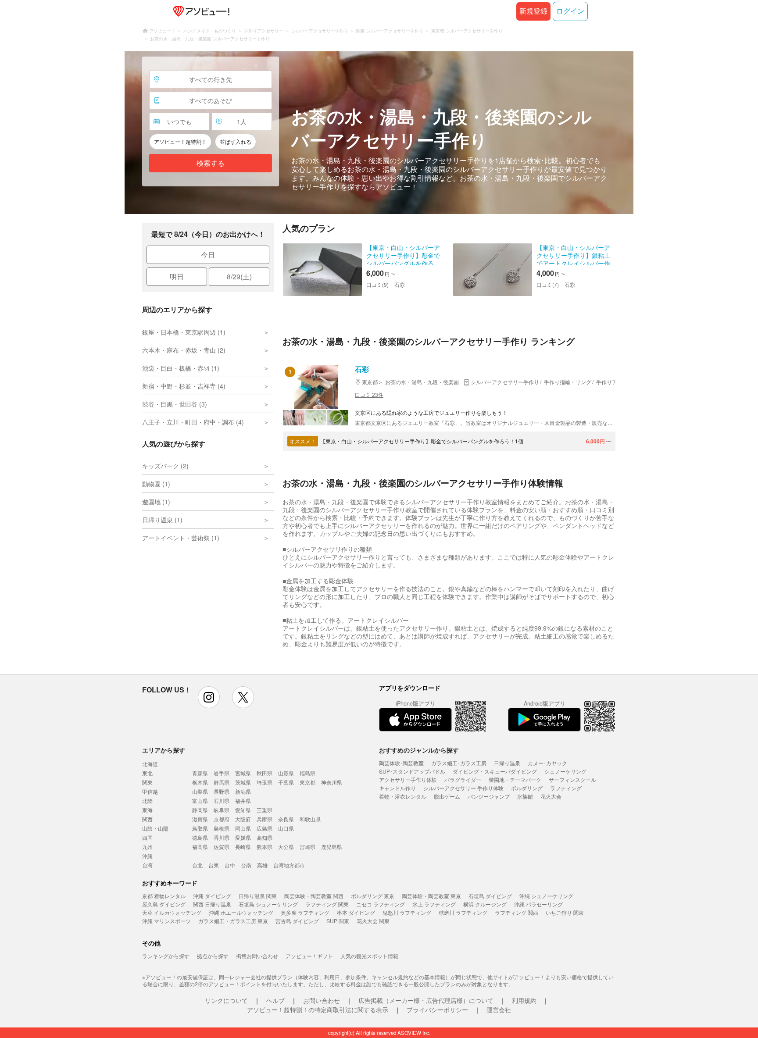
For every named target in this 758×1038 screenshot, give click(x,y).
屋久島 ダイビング (164, 904)
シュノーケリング (565, 771)
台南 (246, 865)
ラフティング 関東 (327, 904)
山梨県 (200, 791)
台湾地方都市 (289, 865)
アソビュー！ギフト (309, 956)
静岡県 (200, 809)
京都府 (221, 819)
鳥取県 (200, 828)
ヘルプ (275, 1000)
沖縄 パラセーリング (538, 904)
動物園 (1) (156, 483)
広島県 (264, 828)
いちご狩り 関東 (565, 912)
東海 (147, 809)
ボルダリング (527, 788)
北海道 (150, 763)
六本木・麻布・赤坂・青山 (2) (183, 350)
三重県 (264, 809)
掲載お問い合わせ (257, 956)
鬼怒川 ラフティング (407, 912)
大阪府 (243, 819)
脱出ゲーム (447, 796)
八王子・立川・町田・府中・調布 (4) (193, 421)
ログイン (570, 11)
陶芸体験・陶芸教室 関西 (313, 895)
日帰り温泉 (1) (162, 519)
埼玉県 (264, 782)
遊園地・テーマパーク (515, 779)
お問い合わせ (321, 1000)
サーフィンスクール (572, 779)
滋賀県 (200, 819)
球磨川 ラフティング (463, 912)
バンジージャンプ (489, 796)
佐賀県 (221, 846)
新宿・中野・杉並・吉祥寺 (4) (183, 386)
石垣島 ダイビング (490, 895)
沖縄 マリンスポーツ (166, 920)
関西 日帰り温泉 (212, 904)
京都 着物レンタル (164, 895)
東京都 (307, 782)
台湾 (147, 865)
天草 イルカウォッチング (171, 912)
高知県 (264, 837)
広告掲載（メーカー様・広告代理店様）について (425, 1000)
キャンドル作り (397, 788)
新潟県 (243, 791)
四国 (147, 837)
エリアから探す (163, 750)
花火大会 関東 (373, 920)
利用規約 (524, 1000)
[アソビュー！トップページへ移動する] (199, 11)
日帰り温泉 (507, 763)
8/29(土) (239, 276)
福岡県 (200, 846)
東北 (147, 773)
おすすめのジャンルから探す (419, 750)
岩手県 (221, 773)
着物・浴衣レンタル (402, 796)
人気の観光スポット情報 (369, 956)
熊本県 (264, 846)
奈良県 (286, 819)
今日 (208, 255)
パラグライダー (462, 779)
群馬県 (221, 782)
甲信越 (150, 791)
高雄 (262, 865)
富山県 (200, 800)
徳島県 (200, 837)
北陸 (147, 800)
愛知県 (243, 809)
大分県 (286, 846)
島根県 (221, 828)
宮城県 (243, 773)
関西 (147, 819)
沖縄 (147, 856)
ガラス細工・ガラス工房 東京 (233, 920)
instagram (209, 697)
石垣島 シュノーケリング (268, 904)
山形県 (286, 773)
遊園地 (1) (156, 501)
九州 (147, 846)
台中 (230, 865)
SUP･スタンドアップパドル (412, 771)
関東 (147, 782)
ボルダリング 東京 (372, 895)
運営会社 (498, 1009)
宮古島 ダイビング (297, 920)
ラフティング (566, 788)
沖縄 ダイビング (212, 895)
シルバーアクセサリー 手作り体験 (463, 788)
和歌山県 (310, 819)
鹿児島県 (331, 846)
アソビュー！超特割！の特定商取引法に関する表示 (317, 1009)
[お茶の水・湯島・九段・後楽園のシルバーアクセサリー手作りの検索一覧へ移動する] (379, 132)
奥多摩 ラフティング (305, 912)
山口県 (286, 828)
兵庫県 (264, 819)
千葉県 (286, 782)
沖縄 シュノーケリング (546, 895)
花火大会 (550, 796)
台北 (197, 865)
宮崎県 (307, 846)
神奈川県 (331, 782)
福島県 (307, 773)
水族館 (525, 796)
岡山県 (243, 828)
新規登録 (533, 11)
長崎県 (243, 846)
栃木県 (200, 782)
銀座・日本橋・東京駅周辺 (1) (183, 332)
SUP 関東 (337, 920)
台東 (213, 865)
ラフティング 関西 (516, 912)
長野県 (221, 791)
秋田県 (264, 773)
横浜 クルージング (485, 904)
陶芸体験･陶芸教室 (401, 763)
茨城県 (243, 782)
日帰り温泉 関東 (258, 895)
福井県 (243, 800)
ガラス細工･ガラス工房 (458, 763)
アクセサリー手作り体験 (408, 779)
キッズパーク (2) (165, 465)
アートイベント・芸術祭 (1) (180, 537)
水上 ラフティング (434, 904)
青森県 (200, 773)
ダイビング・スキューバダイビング (495, 771)
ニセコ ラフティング (380, 904)
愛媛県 (243, 837)
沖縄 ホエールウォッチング (241, 912)
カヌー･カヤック (547, 763)
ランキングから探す (166, 956)
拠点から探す (213, 956)
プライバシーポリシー (437, 1009)
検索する (211, 163)
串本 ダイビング (356, 912)
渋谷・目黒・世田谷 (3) (174, 404)
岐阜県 (221, 809)
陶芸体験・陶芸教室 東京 (431, 895)
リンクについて (226, 1000)
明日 (177, 276)
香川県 (221, 837)
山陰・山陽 (155, 828)
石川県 (221, 800)
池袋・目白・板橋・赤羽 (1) (180, 368)
